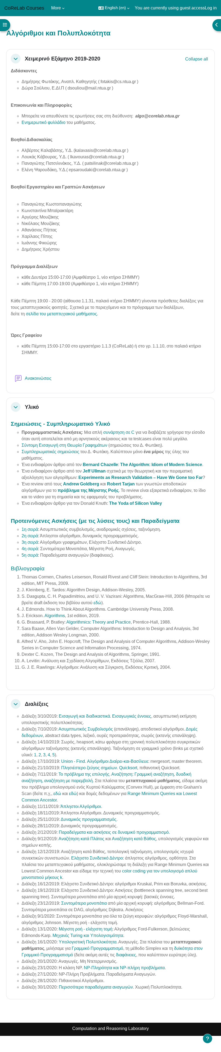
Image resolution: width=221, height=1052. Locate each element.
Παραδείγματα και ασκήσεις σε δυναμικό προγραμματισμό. (114, 832)
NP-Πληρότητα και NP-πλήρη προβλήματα (124, 967)
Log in (211, 8)
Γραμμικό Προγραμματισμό (97, 948)
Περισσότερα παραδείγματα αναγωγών (96, 987)
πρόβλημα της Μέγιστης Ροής (88, 490)
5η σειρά (30, 555)
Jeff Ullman (94, 471)
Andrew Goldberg (81, 484)
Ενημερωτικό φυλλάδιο (43, 122)
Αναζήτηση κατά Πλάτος (81, 838)
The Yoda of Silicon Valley (135, 503)
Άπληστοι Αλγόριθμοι (80, 806)
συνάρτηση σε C (118, 432)
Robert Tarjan (121, 484)
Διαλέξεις (36, 704)
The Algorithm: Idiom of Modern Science (161, 464)
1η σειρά (30, 529)
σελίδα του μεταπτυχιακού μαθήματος (61, 314)
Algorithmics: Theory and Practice (98, 622)
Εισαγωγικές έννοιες (131, 716)
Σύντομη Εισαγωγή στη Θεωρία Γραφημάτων (64, 445)
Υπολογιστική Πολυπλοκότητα (87, 942)
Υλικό (32, 407)
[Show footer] (207, 1038)
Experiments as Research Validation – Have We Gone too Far (140, 477)
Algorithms (54, 615)
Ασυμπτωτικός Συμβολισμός (85, 729)
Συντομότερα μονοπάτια (84, 903)
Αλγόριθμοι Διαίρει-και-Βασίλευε (117, 761)
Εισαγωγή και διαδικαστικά (84, 716)
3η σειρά (30, 542)
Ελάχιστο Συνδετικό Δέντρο (97, 858)
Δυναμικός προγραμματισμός (88, 819)
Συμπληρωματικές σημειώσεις (50, 451)
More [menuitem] (56, 8)
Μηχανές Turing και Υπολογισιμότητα (88, 935)
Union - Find (73, 761)
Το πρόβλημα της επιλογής (83, 774)
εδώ (97, 602)
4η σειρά (30, 548)
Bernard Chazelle (100, 464)
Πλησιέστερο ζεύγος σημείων (89, 767)
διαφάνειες (126, 955)
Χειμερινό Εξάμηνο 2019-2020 (62, 59)
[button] (114, 8)
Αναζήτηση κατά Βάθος (134, 838)
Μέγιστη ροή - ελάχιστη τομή (85, 929)
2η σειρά (30, 536)
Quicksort (128, 767)
